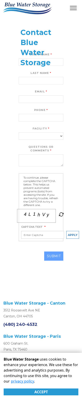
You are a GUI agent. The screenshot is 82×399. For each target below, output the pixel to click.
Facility (40, 128)
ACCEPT (41, 391)
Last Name (40, 73)
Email (40, 91)
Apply (72, 235)
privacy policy (22, 381)
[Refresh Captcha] (61, 215)
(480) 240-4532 (20, 324)
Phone (40, 110)
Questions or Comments (40, 148)
